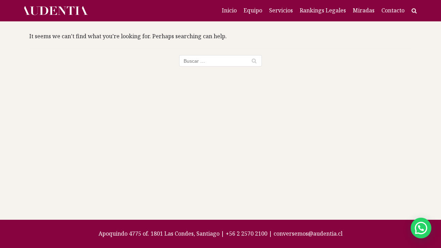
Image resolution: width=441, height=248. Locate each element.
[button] (421, 228)
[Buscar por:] (220, 60)
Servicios (281, 10)
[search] (414, 11)
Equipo (253, 10)
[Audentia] (56, 10)
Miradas (364, 10)
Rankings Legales (323, 10)
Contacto (392, 10)
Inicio (229, 10)
